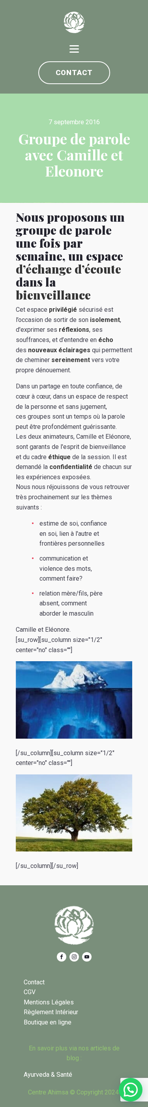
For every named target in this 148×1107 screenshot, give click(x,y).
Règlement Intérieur (51, 1012)
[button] (130, 1089)
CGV (30, 992)
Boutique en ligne (47, 1022)
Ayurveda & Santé (48, 1074)
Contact (74, 72)
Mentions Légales (49, 1002)
